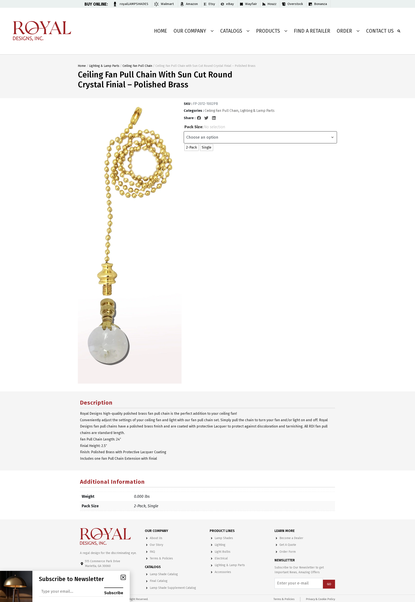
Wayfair (251, 4)
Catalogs (231, 31)
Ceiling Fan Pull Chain (137, 66)
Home (160, 31)
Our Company (190, 31)
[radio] (191, 147)
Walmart (167, 4)
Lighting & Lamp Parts (104, 66)
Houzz (271, 4)
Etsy (211, 4)
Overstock (295, 4)
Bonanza (320, 4)
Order (344, 31)
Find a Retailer (312, 31)
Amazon (192, 4)
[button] (199, 118)
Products (268, 31)
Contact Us (380, 31)
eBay (230, 4)
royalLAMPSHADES (134, 4)
